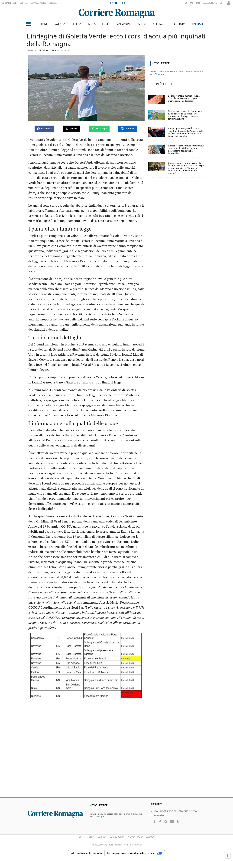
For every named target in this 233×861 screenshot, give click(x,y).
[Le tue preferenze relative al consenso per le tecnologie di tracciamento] (227, 855)
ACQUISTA (118, 3)
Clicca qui (159, 74)
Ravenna (31, 50)
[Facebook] (180, 3)
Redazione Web (47, 50)
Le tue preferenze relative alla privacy (130, 853)
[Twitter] (185, 3)
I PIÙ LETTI (162, 84)
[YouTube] (198, 3)
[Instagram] (191, 3)
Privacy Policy (135, 836)
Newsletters (209, 3)
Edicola (150, 836)
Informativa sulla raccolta (86, 853)
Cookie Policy (117, 836)
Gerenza (101, 836)
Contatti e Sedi (86, 836)
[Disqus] (116, 749)
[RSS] (178, 821)
